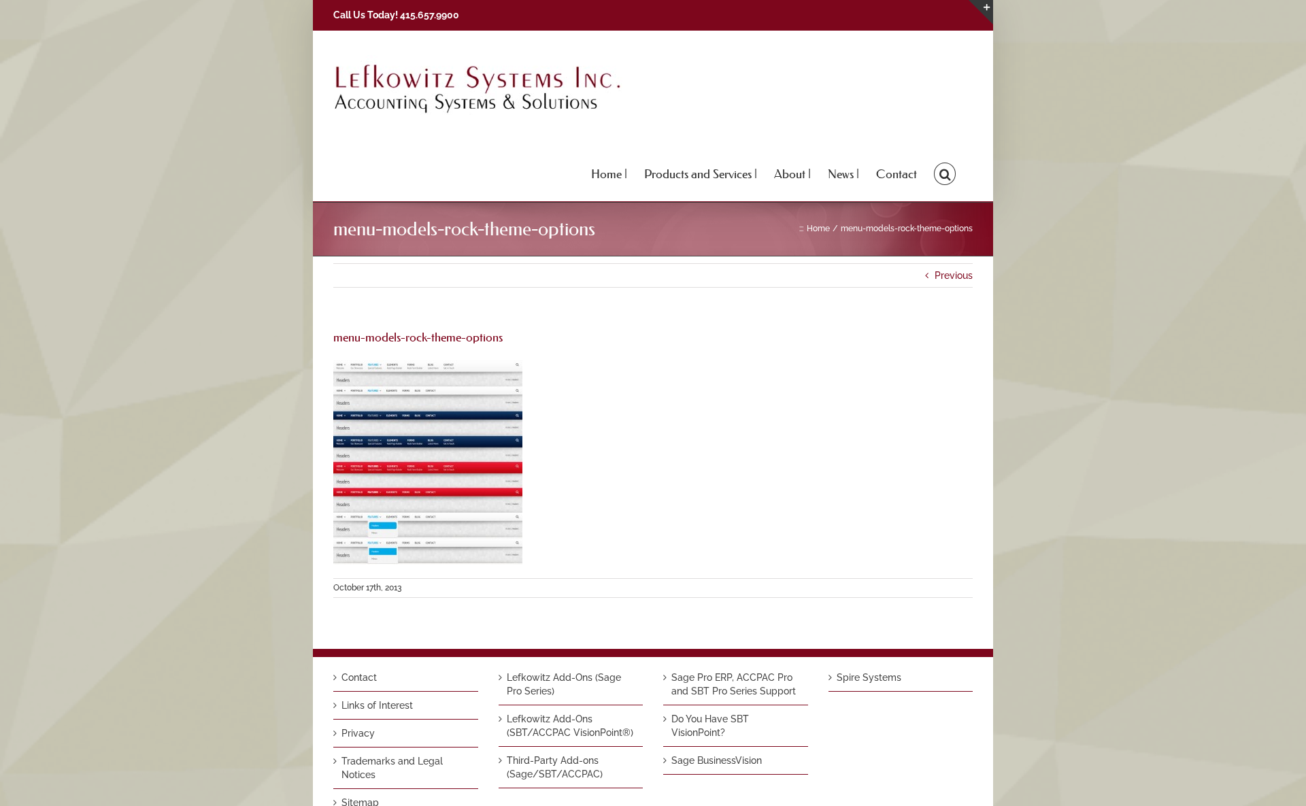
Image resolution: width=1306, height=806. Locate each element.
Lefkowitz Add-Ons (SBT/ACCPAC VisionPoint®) (570, 725)
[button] (945, 172)
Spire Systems (869, 677)
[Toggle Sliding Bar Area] (981, 12)
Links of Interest (377, 705)
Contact (359, 677)
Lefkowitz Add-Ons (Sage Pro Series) (564, 684)
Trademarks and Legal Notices (392, 768)
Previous (954, 275)
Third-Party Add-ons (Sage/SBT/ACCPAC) (555, 767)
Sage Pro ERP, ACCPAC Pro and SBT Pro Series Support (733, 684)
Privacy (358, 733)
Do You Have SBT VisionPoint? (710, 725)
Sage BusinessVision (716, 760)
